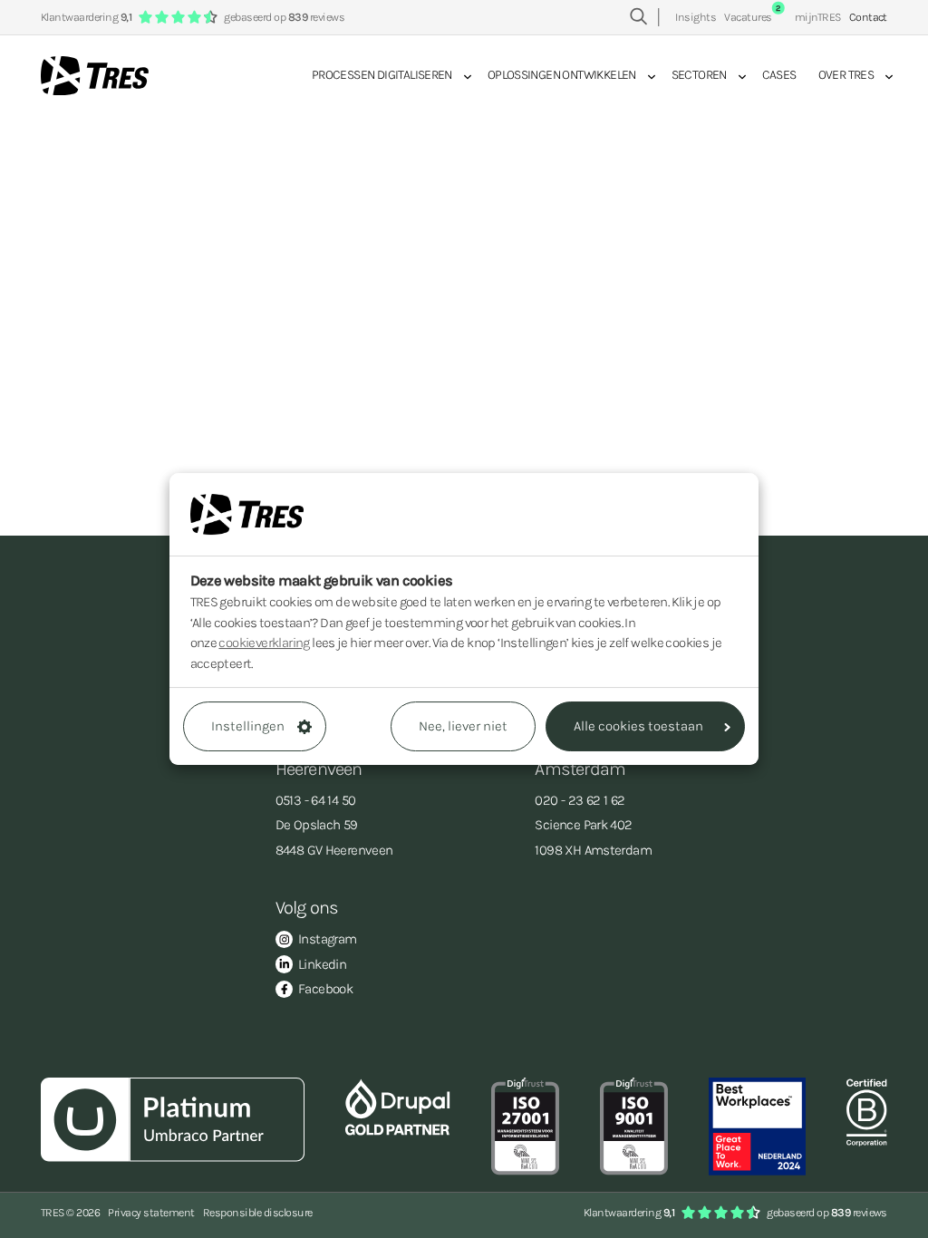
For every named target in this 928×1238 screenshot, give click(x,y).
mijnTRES (818, 17)
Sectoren (699, 74)
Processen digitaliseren (382, 74)
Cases (779, 74)
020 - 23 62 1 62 (579, 800)
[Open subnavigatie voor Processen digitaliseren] (462, 76)
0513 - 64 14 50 (316, 800)
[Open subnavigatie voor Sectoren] (737, 76)
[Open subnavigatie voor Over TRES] (884, 76)
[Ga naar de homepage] (95, 75)
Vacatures (752, 17)
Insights (695, 17)
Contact (868, 17)
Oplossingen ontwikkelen (562, 74)
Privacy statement (151, 1212)
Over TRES (846, 74)
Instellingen (248, 726)
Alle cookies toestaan (638, 726)
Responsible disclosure (258, 1212)
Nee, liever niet (463, 726)
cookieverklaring (263, 642)
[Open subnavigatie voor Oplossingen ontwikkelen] (646, 76)
